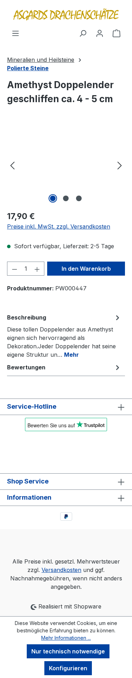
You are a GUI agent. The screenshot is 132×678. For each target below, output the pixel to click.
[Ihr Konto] (99, 33)
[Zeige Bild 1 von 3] (53, 198)
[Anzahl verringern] (14, 269)
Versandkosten (61, 569)
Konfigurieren (68, 668)
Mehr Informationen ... (66, 638)
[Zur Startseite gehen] (66, 14)
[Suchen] (82, 33)
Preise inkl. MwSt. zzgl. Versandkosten (58, 226)
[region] (66, 165)
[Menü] (15, 33)
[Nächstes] (119, 165)
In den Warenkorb (86, 268)
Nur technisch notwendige (68, 651)
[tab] (64, 336)
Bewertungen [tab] (26, 367)
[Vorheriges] (12, 165)
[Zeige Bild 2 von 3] (66, 198)
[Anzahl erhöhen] (37, 269)
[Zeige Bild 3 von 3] (79, 198)
